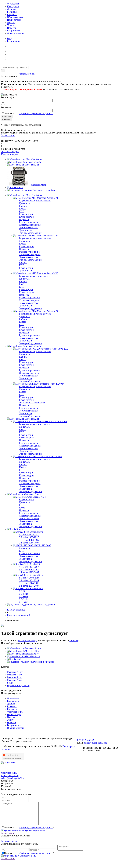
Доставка (12, 9)
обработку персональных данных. (36, 113)
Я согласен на (29, 113)
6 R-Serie (23, 599)
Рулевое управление (29, 222)
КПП (21, 211)
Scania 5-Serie (36, 575)
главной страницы (27, 640)
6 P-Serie (23, 596)
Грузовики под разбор (43, 190)
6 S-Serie (23, 602)
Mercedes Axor (32, 164)
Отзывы (11, 22)
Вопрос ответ (14, 30)
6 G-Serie (23, 591)
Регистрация (13, 41)
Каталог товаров (10, 151)
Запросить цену (27, 855)
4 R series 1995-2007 (29, 569)
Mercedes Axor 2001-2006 (54, 421)
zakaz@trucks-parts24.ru (95, 742)
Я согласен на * (29, 827)
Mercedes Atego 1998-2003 (55, 348)
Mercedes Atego (33, 162)
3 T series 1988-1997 (29, 542)
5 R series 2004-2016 (29, 583)
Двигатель (24, 203)
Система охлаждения (29, 225)
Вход (9, 38)
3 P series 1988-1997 (29, 537)
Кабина (23, 206)
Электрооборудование (30, 233)
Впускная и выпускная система (35, 200)
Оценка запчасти (15, 33)
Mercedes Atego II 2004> (52, 383)
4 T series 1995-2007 (29, 572)
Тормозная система (28, 227)
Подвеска (24, 219)
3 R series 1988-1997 (29, 540)
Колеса (22, 243)
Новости (11, 28)
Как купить (13, 6)
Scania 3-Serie (36, 532)
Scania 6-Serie (36, 588)
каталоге (73, 640)
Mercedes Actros (34, 159)
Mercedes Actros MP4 (47, 311)
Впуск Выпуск (26, 499)
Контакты (12, 14)
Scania (19, 187)
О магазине (13, 3)
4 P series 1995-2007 (29, 567)
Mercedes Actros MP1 (47, 198)
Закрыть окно (8, 135)
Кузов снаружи (26, 216)
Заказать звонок (26, 73)
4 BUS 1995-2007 (42, 545)
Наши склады (14, 20)
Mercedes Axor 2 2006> (50, 456)
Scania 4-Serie (36, 564)
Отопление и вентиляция (32, 402)
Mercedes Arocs (38, 184)
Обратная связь (15, 17)
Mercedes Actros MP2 (47, 235)
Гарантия (12, 11)
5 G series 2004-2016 (29, 577)
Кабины (23, 262)
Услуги (10, 25)
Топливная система (29, 518)
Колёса (22, 208)
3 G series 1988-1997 (29, 534)
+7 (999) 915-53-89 (10, 138)
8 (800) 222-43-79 (9, 73)
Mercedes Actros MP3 (47, 273)
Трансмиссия (25, 230)
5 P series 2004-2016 (29, 580)
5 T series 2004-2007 (29, 585)
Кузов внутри (26, 214)
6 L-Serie (23, 594)
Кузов (22, 507)
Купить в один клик (34, 830)
